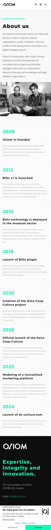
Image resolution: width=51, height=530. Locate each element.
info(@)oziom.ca (17, 496)
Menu (41, 4)
